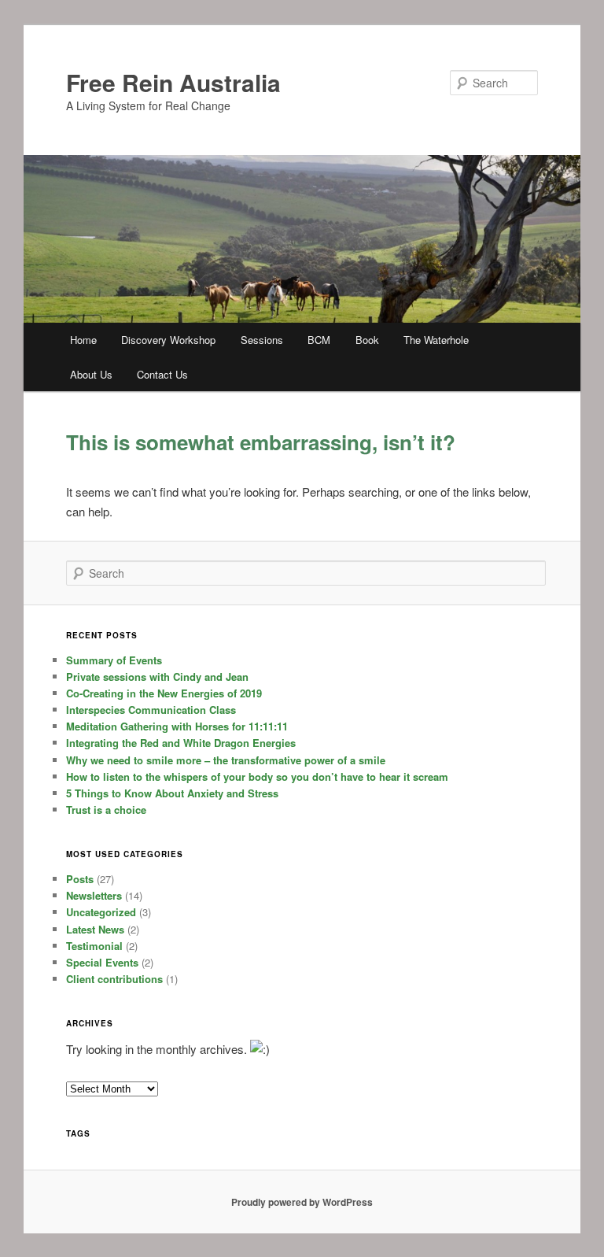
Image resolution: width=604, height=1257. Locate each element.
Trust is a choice (106, 809)
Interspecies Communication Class (151, 709)
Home (83, 339)
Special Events (102, 962)
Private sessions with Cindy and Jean (157, 676)
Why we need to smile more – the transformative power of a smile (225, 759)
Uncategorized (101, 911)
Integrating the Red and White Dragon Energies (181, 742)
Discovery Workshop (168, 339)
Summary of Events (114, 660)
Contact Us (162, 374)
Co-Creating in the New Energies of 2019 (164, 693)
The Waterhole (436, 339)
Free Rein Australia (173, 82)
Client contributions (114, 978)
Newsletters (94, 895)
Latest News (95, 929)
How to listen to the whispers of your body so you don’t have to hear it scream (257, 776)
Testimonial (94, 945)
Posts (80, 878)
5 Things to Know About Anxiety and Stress (172, 793)
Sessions (262, 339)
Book (367, 339)
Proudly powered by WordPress (302, 1202)
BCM (319, 339)
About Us (91, 374)
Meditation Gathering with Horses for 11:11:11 (177, 726)
